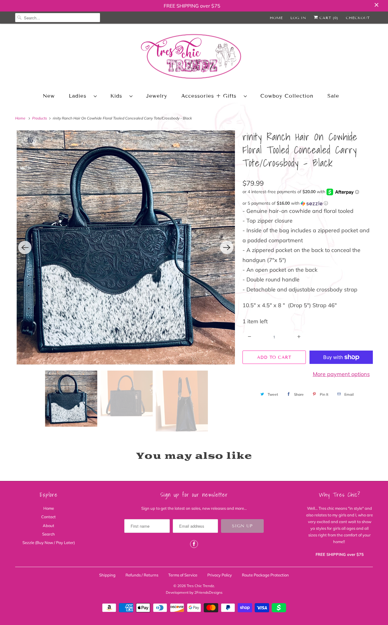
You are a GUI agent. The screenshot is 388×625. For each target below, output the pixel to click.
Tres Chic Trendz (200, 585)
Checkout (358, 17)
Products (40, 118)
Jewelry (156, 96)
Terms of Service (182, 575)
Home (276, 17)
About (48, 525)
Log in (298, 17)
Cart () (328, 17)
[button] (307, 203)
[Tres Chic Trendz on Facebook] (194, 544)
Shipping (107, 575)
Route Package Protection (265, 575)
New (49, 96)
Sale (333, 96)
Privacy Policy (219, 575)
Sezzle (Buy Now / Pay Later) (48, 542)
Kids (118, 96)
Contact (48, 516)
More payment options (341, 374)
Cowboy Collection (286, 96)
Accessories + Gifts (211, 96)
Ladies (80, 96)
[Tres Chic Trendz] (194, 57)
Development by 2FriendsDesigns (194, 592)
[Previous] (25, 247)
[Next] (226, 247)
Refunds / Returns (141, 575)
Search (48, 534)
